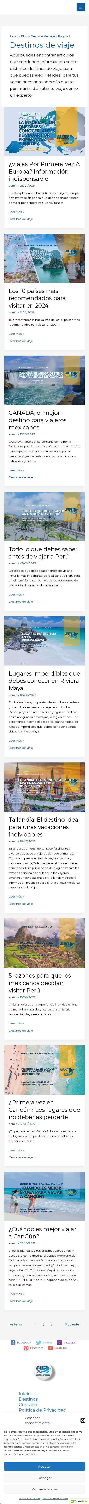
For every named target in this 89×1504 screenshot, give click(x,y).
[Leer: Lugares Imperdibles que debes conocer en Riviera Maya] (44, 640)
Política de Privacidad (55, 1498)
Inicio (25, 1393)
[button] (83, 1420)
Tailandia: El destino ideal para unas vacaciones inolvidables (44, 827)
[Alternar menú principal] (81, 7)
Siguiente (74, 1324)
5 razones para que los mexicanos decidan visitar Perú (40, 983)
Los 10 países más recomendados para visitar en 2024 (37, 298)
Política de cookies (29, 1498)
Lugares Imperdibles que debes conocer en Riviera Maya (44, 681)
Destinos (28, 1399)
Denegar (44, 1478)
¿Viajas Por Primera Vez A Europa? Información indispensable (44, 171)
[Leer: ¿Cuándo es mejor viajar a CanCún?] (44, 1196)
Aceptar (44, 1466)
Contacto (28, 1404)
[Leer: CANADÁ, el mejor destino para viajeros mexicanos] (44, 380)
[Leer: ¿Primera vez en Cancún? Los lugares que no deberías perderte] (44, 1069)
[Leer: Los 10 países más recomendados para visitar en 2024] (44, 258)
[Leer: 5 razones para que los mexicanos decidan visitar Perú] (44, 942)
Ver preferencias (45, 1489)
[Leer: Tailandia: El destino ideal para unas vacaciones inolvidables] (44, 787)
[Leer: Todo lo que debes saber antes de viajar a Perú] (44, 516)
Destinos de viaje (21, 219)
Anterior (14, 1324)
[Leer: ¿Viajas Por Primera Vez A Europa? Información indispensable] (44, 131)
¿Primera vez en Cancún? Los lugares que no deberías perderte (44, 1110)
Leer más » (16, 212)
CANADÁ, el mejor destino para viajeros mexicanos (37, 420)
